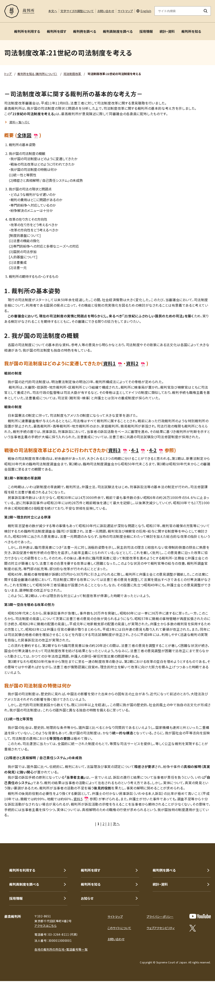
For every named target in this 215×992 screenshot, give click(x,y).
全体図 (24, 135)
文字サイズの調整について (77, 11)
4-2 (153, 450)
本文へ (52, 11)
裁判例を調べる (84, 31)
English (145, 11)
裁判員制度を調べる (118, 31)
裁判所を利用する (27, 31)
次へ (116, 823)
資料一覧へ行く (19, 122)
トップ (8, 74)
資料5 (78, 798)
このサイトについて (119, 928)
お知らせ (87, 898)
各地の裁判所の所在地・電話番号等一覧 (61, 949)
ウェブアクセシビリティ (161, 928)
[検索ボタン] (206, 11)
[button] (200, 828)
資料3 (114, 450)
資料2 (132, 363)
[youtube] (200, 916)
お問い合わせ (105, 11)
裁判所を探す (56, 31)
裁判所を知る (191, 31)
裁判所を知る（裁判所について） (37, 74)
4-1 (135, 450)
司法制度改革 (72, 74)
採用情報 (146, 31)
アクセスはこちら (45, 925)
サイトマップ (125, 11)
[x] (192, 928)
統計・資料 (167, 31)
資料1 (109, 363)
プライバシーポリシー (160, 916)
